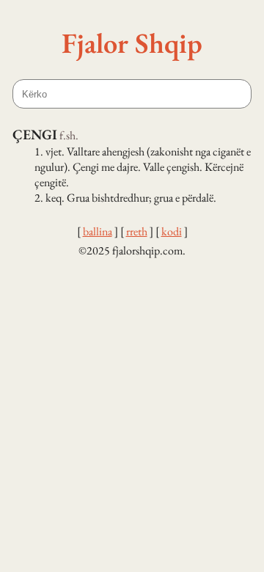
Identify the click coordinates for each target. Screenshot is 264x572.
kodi (171, 231)
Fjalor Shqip (132, 42)
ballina (97, 231)
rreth (136, 231)
